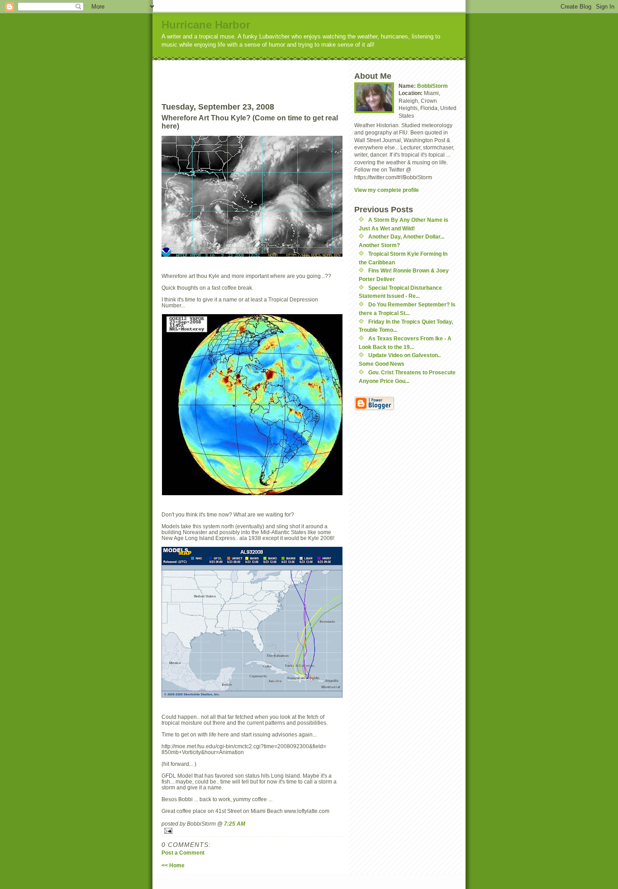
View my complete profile (386, 190)
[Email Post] (252, 831)
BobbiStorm (432, 86)
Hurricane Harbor (206, 25)
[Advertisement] (269, 73)
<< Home (173, 865)
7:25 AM (234, 824)
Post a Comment (183, 853)
